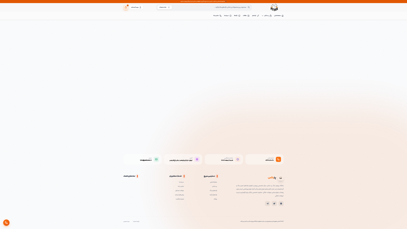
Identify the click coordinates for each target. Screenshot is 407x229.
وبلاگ (215, 199)
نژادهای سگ (213, 191)
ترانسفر (254, 16)
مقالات (245, 16)
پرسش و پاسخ (222, 95)
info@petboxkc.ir (146, 160)
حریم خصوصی (126, 221)
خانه (281, 28)
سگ (278, 28)
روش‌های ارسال (179, 195)
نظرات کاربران (239, 95)
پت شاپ (266, 16)
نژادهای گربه (213, 195)
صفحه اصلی (277, 16)
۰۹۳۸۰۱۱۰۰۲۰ (269, 160)
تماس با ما (216, 16)
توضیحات (272, 95)
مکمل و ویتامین (271, 28)
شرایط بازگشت (180, 199)
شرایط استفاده (136, 221)
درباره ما (226, 16)
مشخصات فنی (256, 95)
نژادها (235, 16)
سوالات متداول (179, 191)
